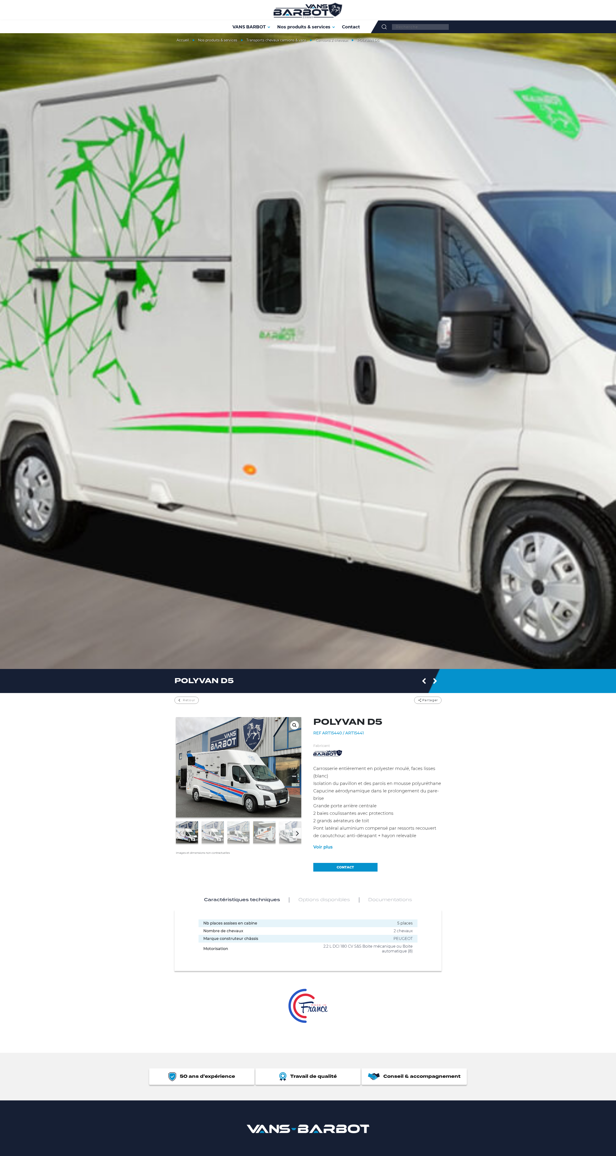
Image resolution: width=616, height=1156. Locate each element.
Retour (189, 700)
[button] (294, 725)
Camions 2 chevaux (331, 40)
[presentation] (180, 833)
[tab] (242, 900)
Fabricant (321, 746)
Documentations (390, 900)
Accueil (183, 40)
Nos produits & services (217, 40)
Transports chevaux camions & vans (276, 40)
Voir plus (323, 847)
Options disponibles (324, 900)
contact (345, 867)
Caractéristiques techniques (242, 900)
